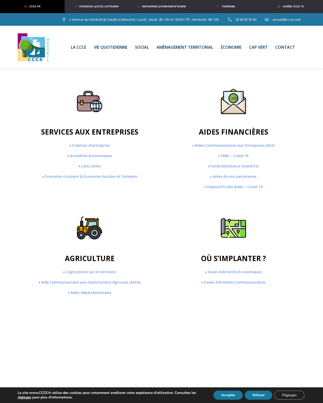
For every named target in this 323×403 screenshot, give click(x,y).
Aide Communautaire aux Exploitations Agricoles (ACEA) (90, 282)
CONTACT (285, 47)
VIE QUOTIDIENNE (110, 47)
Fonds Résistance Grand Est (234, 166)
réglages (24, 397)
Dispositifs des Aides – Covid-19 (234, 186)
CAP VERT (258, 47)
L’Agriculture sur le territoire (91, 271)
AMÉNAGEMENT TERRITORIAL (184, 47)
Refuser (258, 395)
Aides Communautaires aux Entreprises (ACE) (235, 145)
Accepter (228, 395)
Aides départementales (90, 292)
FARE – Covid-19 (234, 155)
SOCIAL (142, 47)
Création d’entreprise (91, 145)
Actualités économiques (91, 155)
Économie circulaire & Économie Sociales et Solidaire (91, 176)
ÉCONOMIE (231, 47)
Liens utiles (91, 166)
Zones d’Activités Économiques (234, 271)
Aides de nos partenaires (234, 176)
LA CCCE (78, 47)
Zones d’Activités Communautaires (234, 282)
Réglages (289, 395)
